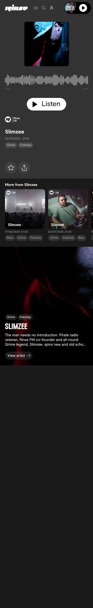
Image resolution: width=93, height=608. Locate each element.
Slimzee (14, 131)
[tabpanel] (46, 81)
